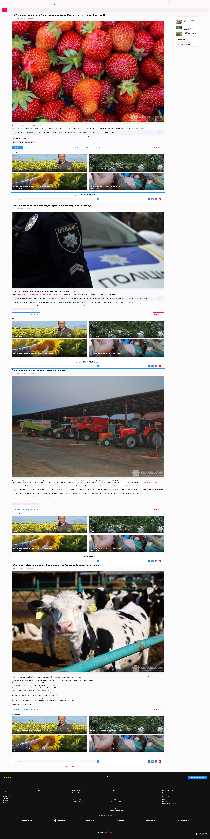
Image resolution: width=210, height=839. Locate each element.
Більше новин (70, 766)
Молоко (71, 10)
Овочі (91, 10)
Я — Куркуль (111, 805)
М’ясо (65, 10)
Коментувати (17, 147)
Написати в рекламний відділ (169, 790)
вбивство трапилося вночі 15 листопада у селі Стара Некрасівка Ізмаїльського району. (40, 294)
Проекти (160, 1)
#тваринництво (16, 704)
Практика (5, 798)
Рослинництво (6, 794)
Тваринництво (6, 796)
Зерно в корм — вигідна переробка (116, 797)
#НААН (29, 704)
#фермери (30, 309)
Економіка (5, 802)
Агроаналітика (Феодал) (77, 795)
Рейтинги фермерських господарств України (118, 795)
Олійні (42, 10)
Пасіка (78, 10)
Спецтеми (143, 1)
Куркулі (39, 790)
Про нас (164, 799)
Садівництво (18, 10)
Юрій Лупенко (77, 677)
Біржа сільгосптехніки (77, 799)
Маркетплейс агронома (77, 801)
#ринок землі (180, 44)
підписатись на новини (198, 777)
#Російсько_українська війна (183, 41)
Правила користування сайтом (169, 803)
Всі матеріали (158, 147)
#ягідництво (15, 142)
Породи (39, 795)
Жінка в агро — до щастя (114, 808)
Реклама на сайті (166, 792)
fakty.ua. (76, 291)
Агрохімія (85, 10)
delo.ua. (100, 125)
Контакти (164, 801)
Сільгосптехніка (51, 10)
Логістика (5, 805)
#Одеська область (22, 309)
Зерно (36, 10)
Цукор (59, 10)
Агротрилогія (111, 792)
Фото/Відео (168, 1)
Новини (135, 1)
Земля (26, 10)
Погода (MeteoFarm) (76, 790)
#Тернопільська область (30, 142)
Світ (31, 10)
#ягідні (21, 142)
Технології (5, 800)
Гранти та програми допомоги (115, 801)
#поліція (14, 309)
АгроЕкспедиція (112, 799)
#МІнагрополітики (34, 504)
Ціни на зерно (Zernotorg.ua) (78, 792)
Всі (4, 10)
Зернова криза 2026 (113, 790)
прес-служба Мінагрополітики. (151, 482)
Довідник (151, 1)
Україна (10, 10)
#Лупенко (24, 704)
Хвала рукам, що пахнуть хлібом (115, 810)
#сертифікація (25, 504)
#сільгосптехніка (16, 504)
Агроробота (74, 797)
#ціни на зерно (188, 44)
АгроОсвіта (111, 803)
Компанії (39, 792)
